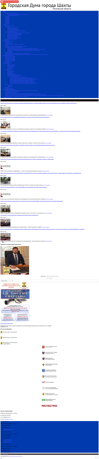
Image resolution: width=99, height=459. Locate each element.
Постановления (8, 43)
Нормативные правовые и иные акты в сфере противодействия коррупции (21, 90)
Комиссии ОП (10, 68)
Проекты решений (9, 41)
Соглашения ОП (10, 70)
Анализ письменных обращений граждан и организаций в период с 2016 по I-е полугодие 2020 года (27, 54)
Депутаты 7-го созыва (10, 59)
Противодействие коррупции (9, 89)
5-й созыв (7, 19)
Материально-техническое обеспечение (13, 47)
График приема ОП (9, 88)
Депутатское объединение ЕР (13, 33)
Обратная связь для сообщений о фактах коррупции (16, 96)
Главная (4, 11)
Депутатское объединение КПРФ (14, 34)
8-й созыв (7, 16)
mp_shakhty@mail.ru (7, 439)
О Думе (4, 12)
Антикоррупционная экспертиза (12, 91)
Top (1, 458)
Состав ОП (9, 67)
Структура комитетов (12, 28)
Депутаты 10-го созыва (10, 56)
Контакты (7, 61)
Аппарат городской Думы (10, 39)
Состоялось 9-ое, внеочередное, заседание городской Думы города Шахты (19, 215)
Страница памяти (6, 97)
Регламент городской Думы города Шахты (14, 44)
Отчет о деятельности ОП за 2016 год (18, 77)
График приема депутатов (13, 15)
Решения (7, 42)
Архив (6, 84)
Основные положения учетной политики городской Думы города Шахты (23, 50)
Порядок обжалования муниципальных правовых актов (17, 53)
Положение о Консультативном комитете (16, 30)
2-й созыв (7, 22)
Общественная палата (8, 62)
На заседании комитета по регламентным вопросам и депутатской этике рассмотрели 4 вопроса (24, 117)
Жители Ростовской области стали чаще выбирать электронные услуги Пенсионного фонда (23, 187)
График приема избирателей (11, 13)
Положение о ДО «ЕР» (12, 35)
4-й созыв (7, 20)
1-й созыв (7, 23)
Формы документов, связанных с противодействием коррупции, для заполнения (23, 93)
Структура (5, 24)
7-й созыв (7, 17)
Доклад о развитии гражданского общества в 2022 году (22, 82)
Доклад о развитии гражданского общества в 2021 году (22, 81)
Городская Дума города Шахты (15, 456)
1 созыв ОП (9, 85)
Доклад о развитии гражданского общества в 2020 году (22, 80)
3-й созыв (7, 21)
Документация (6, 40)
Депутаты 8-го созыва (10, 58)
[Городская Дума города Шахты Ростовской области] (37, 9)
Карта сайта (5, 454)
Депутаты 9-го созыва (10, 57)
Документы (7, 69)
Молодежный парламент (8, 55)
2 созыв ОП (9, 86)
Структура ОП (10, 66)
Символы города (9, 52)
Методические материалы (11, 92)
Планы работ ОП (11, 73)
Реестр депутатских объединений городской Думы (18, 32)
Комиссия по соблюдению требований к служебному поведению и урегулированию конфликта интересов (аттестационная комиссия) (34, 95)
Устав (6, 45)
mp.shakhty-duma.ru (7, 441)
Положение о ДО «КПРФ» (12, 36)
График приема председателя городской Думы (17, 14)
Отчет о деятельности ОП (13, 75)
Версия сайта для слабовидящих (10, 1)
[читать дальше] (48, 115)
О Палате (7, 63)
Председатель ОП (11, 64)
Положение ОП (10, 72)
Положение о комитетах (12, 27)
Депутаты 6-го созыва (10, 60)
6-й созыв (7, 18)
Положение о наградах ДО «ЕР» (14, 38)
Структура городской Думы (13, 29)
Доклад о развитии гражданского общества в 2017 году (22, 78)
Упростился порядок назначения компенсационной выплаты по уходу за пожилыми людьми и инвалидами (27, 159)
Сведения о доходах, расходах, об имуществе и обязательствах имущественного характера (25, 94)
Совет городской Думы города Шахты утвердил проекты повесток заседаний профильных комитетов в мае (27, 145)
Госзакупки (9, 51)
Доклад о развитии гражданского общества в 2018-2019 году (23, 79)
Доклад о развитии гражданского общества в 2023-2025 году (23, 83)
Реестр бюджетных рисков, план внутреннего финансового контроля (22, 48)
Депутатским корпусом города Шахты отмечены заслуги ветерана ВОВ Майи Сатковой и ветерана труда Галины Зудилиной (31, 201)
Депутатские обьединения (11, 31)
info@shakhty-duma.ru (8, 419)
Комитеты (7, 26)
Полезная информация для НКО (14, 74)
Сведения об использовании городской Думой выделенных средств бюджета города (26, 49)
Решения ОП (10, 71)
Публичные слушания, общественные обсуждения (16, 46)
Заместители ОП (11, 65)
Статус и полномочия (10, 25)
